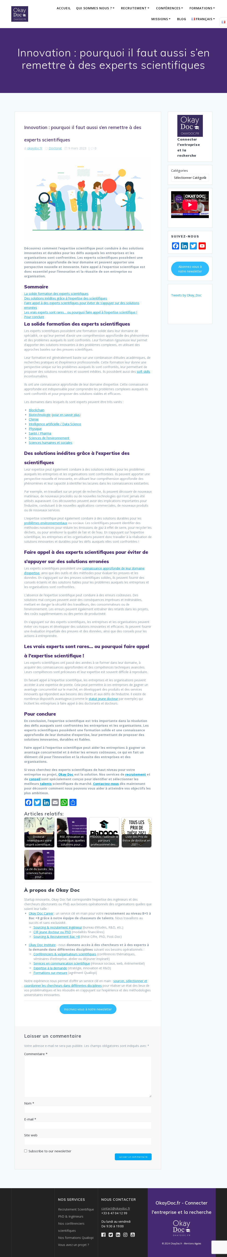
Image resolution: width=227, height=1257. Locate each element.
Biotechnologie (40, 415)
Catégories (179, 170)
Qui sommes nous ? (94, 8)
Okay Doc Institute (42, 945)
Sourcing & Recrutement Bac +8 (56, 937)
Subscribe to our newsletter (49, 1151)
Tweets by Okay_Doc (186, 295)
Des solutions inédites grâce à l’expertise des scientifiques (65, 298)
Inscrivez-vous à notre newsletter (88, 1009)
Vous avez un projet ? (73, 1245)
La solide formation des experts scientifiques (56, 294)
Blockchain (36, 410)
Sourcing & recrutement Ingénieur (57, 927)
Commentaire (35, 1054)
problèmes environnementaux (45, 523)
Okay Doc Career (41, 913)
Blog (181, 19)
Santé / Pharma (40, 433)
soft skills (143, 371)
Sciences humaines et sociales (50, 442)
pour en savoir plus (66, 415)
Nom (29, 1103)
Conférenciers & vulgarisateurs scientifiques (64, 954)
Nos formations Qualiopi (76, 1238)
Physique (35, 429)
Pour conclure (34, 317)
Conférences (168, 8)
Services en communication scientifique (61, 963)
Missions (159, 19)
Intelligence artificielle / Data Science (55, 424)
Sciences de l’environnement (49, 438)
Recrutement (134, 8)
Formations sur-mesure (50, 973)
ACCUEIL (64, 8)
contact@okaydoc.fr (115, 1208)
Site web (30, 1135)
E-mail (30, 1119)
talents (46, 784)
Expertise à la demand (49, 968)
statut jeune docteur (103, 699)
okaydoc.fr (34, 148)
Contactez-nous (106, 784)
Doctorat (55, 148)
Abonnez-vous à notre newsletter (190, 269)
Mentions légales (192, 1243)
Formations (201, 8)
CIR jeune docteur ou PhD (52, 932)
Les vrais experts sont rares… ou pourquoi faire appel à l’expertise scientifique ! (80, 312)
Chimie (34, 419)
